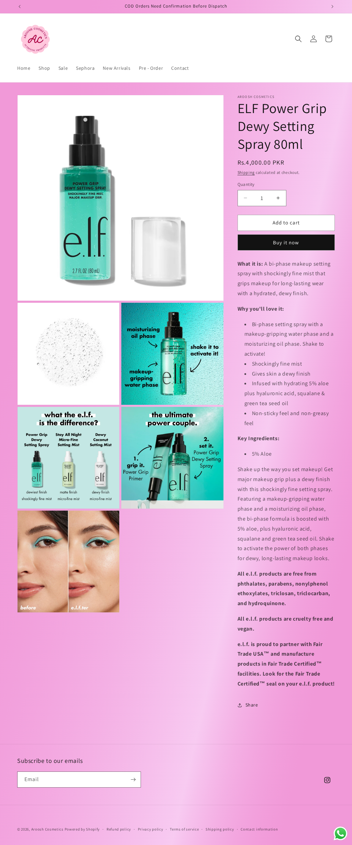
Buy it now (286, 242)
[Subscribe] (133, 779)
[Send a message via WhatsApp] (340, 833)
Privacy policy (150, 829)
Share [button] (251, 705)
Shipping (246, 172)
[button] (298, 38)
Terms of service (184, 829)
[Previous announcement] (19, 6)
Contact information (259, 829)
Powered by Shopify (82, 829)
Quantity (246, 184)
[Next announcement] (332, 6)
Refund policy (119, 829)
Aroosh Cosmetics (47, 829)
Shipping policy (220, 829)
